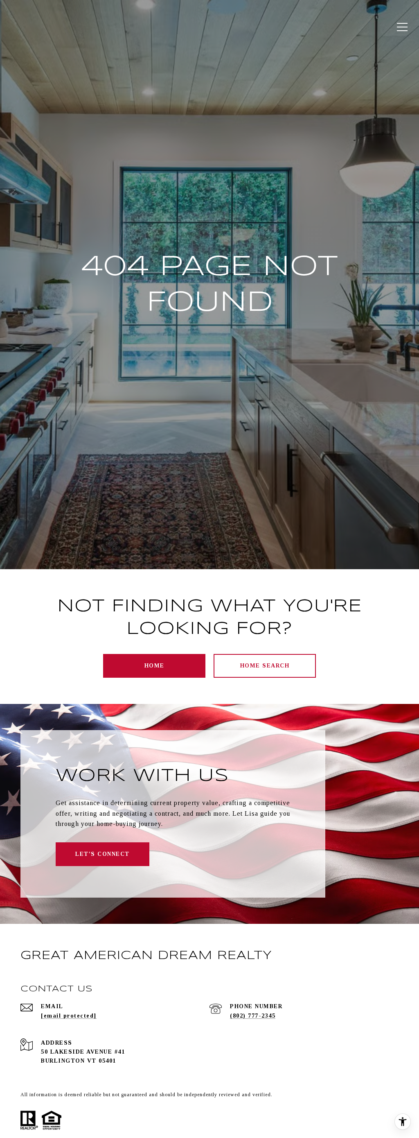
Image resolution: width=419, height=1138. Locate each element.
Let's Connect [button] (102, 854)
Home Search (265, 666)
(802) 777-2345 (252, 1016)
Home (154, 666)
